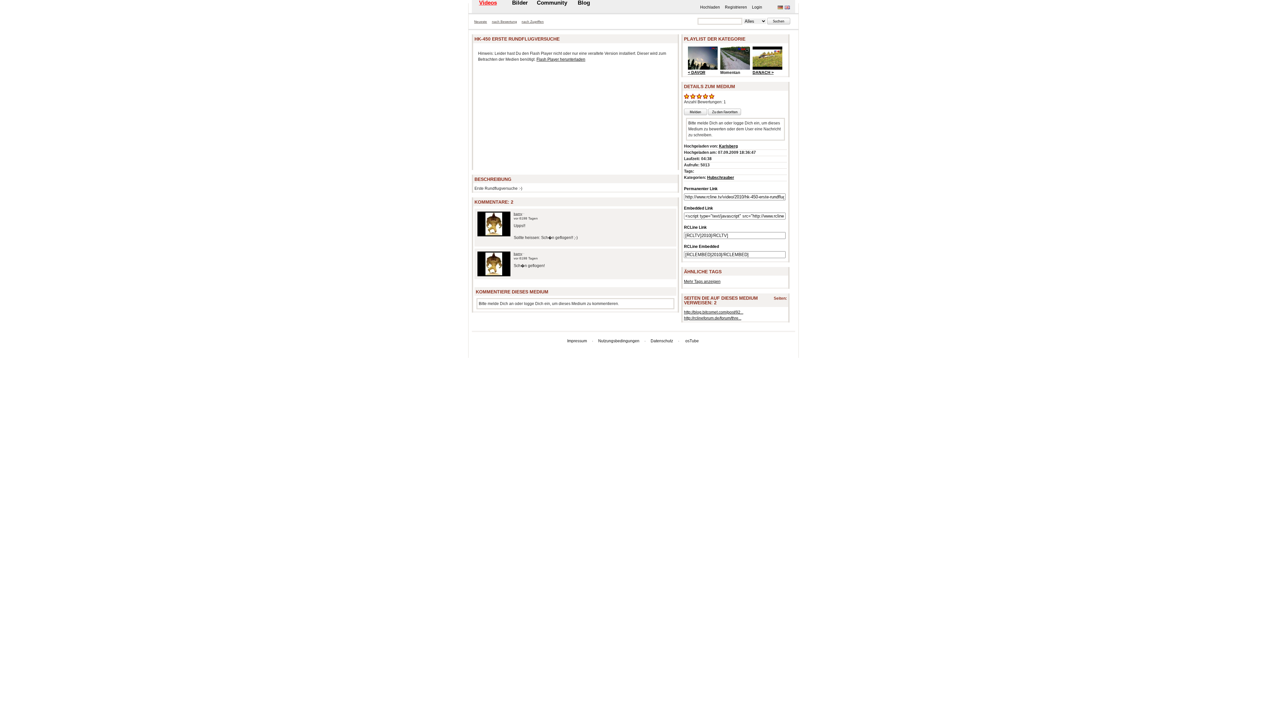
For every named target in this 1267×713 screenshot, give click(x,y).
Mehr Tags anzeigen (702, 281)
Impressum (577, 341)
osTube (692, 341)
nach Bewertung (504, 21)
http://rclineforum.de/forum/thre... (712, 318)
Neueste (480, 21)
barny (518, 214)
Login (757, 7)
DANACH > (763, 72)
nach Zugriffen (533, 21)
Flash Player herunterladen (560, 59)
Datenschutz (662, 341)
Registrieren (736, 7)
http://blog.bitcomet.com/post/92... (713, 312)
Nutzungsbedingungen (618, 341)
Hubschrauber (720, 177)
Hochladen (710, 7)
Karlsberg (728, 146)
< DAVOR (696, 72)
